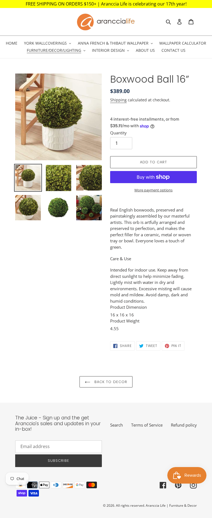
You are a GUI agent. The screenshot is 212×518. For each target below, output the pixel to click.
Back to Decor (110, 381)
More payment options (153, 190)
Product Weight (124, 321)
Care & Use (120, 258)
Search (116, 425)
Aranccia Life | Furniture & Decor (171, 505)
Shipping (118, 99)
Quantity (118, 132)
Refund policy (184, 425)
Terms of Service (147, 425)
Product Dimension (128, 307)
